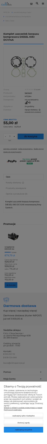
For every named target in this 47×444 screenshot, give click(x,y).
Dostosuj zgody (23, 423)
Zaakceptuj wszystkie (23, 430)
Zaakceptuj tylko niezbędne (23, 416)
